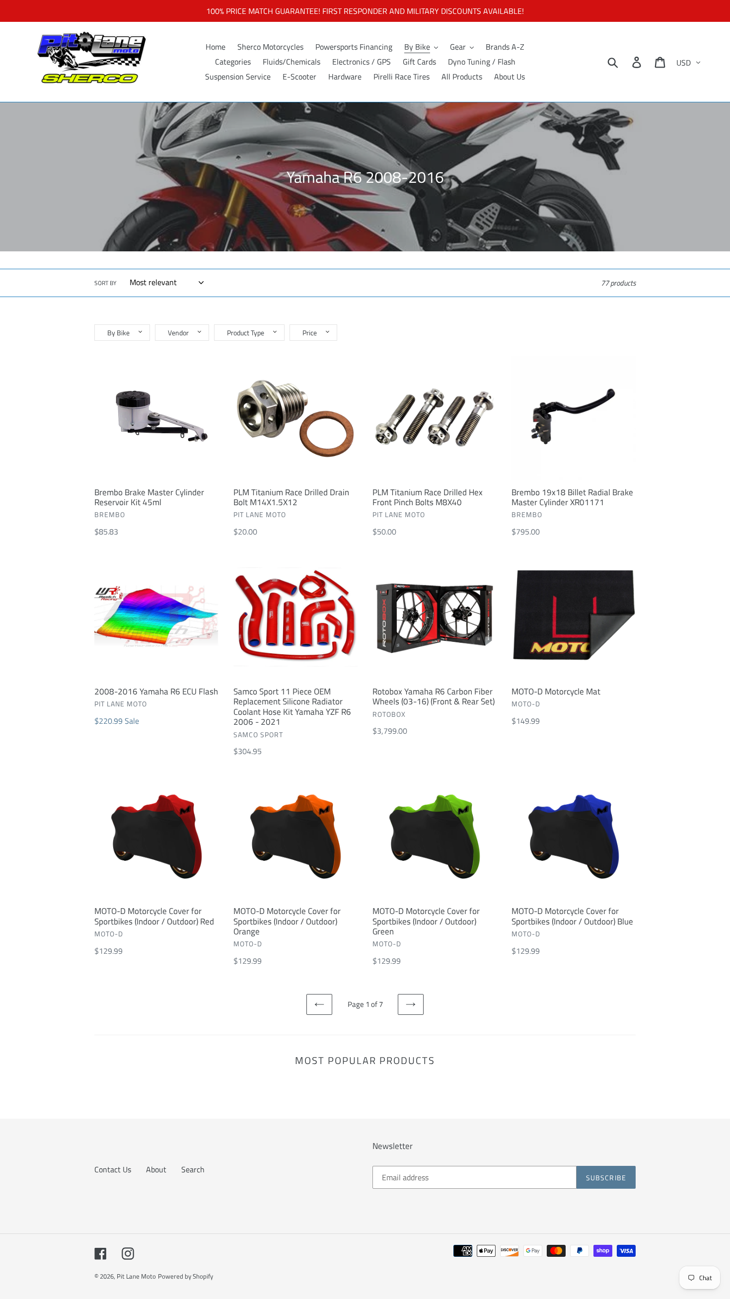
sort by (105, 283)
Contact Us (112, 1169)
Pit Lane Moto (136, 1276)
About (156, 1169)
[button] (122, 332)
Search (193, 1169)
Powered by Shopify (185, 1276)
